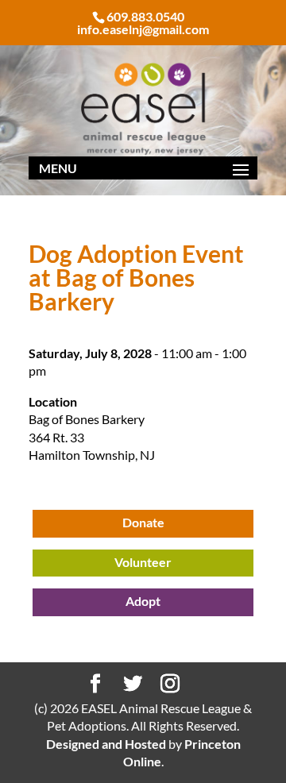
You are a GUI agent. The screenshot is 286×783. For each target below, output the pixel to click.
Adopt (143, 600)
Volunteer (143, 561)
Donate (143, 522)
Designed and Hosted (106, 743)
